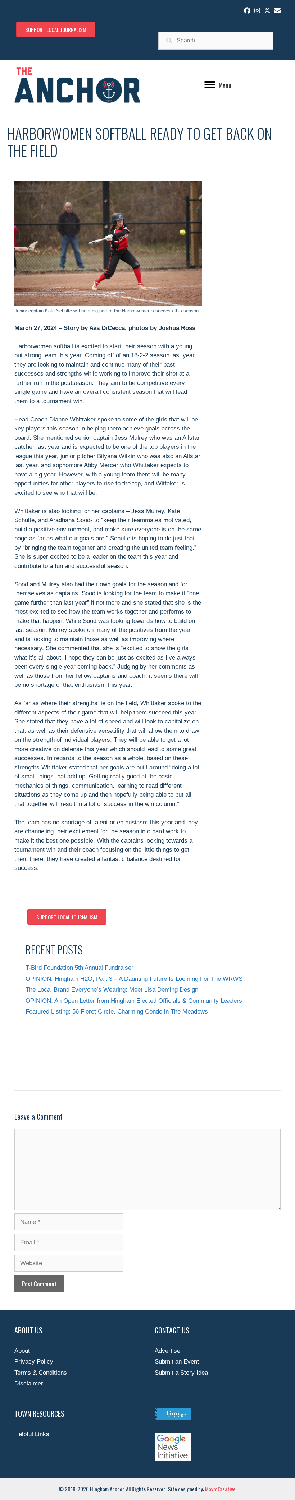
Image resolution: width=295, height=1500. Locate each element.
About (22, 1350)
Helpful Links (31, 1434)
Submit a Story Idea (181, 1372)
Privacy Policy (33, 1361)
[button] (247, 10)
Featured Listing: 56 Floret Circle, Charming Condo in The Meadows (117, 1011)
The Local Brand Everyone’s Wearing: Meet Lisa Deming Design (112, 989)
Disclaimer (28, 1383)
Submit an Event (177, 1361)
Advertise (167, 1350)
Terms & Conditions (40, 1372)
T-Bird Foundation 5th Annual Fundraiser (79, 967)
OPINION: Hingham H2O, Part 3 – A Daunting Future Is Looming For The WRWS (134, 978)
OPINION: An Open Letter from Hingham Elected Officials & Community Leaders (134, 1000)
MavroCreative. (221, 1489)
